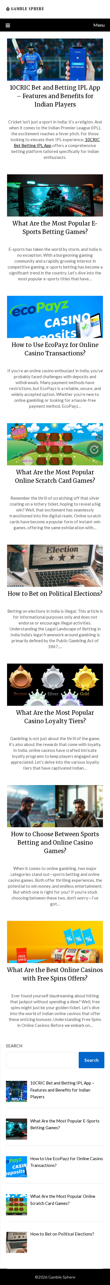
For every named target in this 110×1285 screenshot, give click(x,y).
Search (14, 1045)
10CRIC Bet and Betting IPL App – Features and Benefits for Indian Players (55, 96)
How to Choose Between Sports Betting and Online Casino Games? (55, 843)
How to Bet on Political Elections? (55, 593)
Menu (99, 25)
